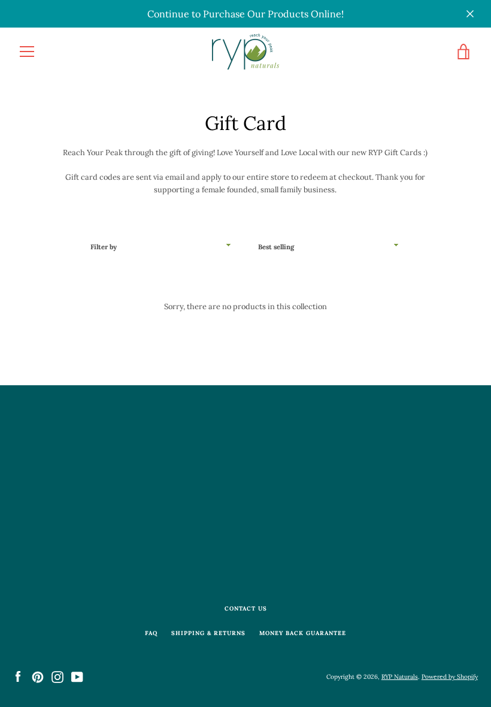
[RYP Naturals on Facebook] (18, 676)
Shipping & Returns (208, 633)
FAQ (151, 633)
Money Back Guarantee (302, 633)
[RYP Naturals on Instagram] (57, 676)
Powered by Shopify (450, 677)
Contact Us (246, 608)
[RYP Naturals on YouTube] (77, 676)
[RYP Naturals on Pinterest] (38, 676)
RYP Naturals (399, 677)
